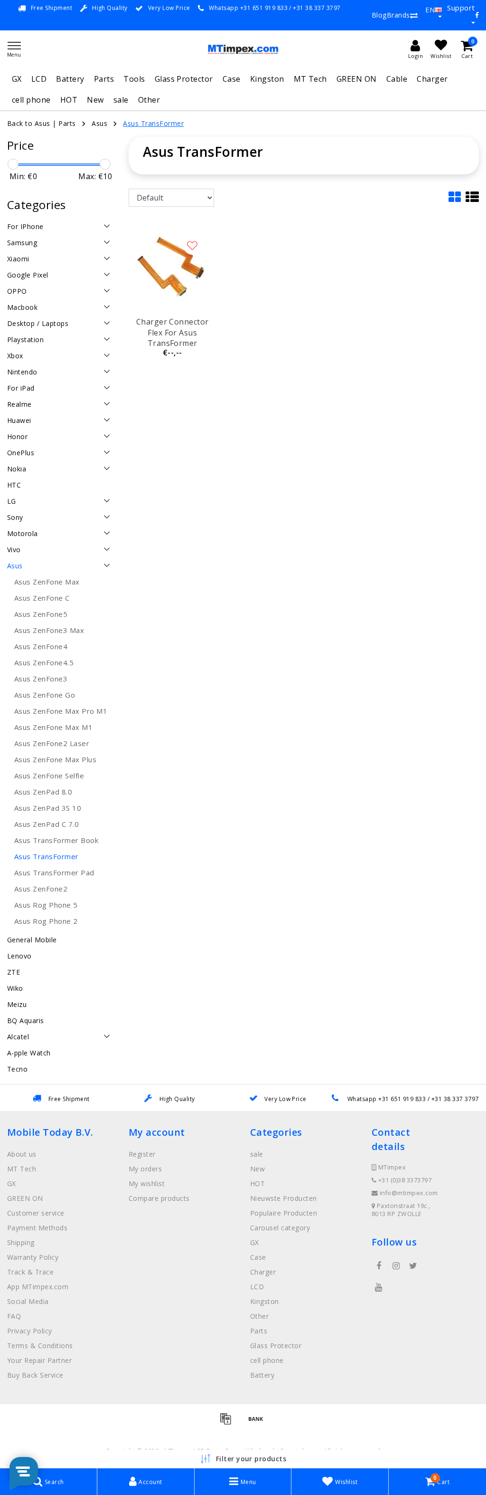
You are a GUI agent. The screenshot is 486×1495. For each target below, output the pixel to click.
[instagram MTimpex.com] (396, 1265)
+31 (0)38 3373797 (403, 1180)
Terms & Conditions (40, 1345)
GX (17, 79)
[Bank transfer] (258, 1423)
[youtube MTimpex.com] (379, 1287)
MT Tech (310, 79)
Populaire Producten (283, 1212)
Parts (104, 79)
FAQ (14, 1316)
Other (149, 100)
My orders (145, 1168)
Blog (379, 14)
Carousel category (280, 1227)
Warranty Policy (32, 1257)
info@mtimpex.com (409, 1193)
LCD (39, 79)
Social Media (28, 1301)
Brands (398, 14)
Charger (432, 79)
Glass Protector (184, 79)
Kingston (267, 79)
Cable (396, 79)
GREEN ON (356, 79)
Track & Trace (30, 1271)
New (95, 100)
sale (121, 100)
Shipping (21, 1242)
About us (22, 1154)
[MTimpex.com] (243, 49)
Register (142, 1154)
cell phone (31, 100)
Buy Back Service (35, 1375)
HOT (68, 100)
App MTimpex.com (37, 1286)
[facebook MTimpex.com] (379, 1265)
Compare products (159, 1198)
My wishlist (147, 1183)
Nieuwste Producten (283, 1198)
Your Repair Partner (39, 1360)
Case (232, 79)
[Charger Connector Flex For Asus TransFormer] (172, 267)
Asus (99, 123)
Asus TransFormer (153, 123)
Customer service (36, 1212)
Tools (134, 79)
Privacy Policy (29, 1330)
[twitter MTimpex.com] (413, 1265)
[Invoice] (229, 1423)
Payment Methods (37, 1227)
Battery (70, 79)
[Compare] (414, 15)
